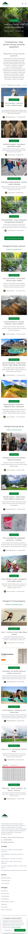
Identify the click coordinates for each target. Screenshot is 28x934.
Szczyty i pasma (14, 99)
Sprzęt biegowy (5, 899)
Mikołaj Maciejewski (6, 878)
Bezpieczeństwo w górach (7, 901)
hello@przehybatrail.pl (8, 842)
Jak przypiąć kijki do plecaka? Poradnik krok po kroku (14, 870)
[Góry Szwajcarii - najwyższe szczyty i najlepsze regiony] (14, 97)
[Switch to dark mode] (22, 3)
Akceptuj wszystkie (20, 930)
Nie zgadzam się (8, 930)
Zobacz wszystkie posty (14, 249)
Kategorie (4, 887)
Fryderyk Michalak (5, 880)
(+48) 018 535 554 (7, 840)
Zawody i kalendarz (14, 178)
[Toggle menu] (25, 3)
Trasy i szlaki (14, 20)
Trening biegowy (14, 628)
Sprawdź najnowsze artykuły (14, 238)
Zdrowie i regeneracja (6, 909)
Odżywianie (4, 904)
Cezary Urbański (5, 883)
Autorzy (3, 874)
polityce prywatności (16, 927)
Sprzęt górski (14, 140)
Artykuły (4, 846)
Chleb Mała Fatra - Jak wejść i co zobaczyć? (11, 858)
